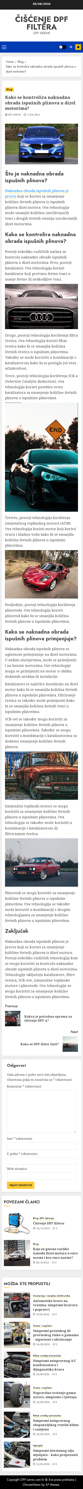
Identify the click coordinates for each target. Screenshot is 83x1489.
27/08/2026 (43, 1314)
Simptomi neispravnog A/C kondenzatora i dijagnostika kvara (54, 1365)
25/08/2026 (43, 1374)
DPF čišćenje (47, 1218)
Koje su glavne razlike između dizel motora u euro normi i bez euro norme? (55, 1253)
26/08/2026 (43, 1344)
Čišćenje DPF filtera (41, 23)
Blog (9, 89)
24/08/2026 (43, 1402)
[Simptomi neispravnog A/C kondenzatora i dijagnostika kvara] (17, 1365)
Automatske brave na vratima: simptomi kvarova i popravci (55, 1305)
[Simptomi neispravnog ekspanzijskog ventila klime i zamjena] (17, 1425)
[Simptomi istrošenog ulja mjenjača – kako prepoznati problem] (17, 1455)
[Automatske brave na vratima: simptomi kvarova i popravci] (17, 1305)
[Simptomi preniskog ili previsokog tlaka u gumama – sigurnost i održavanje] (17, 1335)
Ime (19, 1138)
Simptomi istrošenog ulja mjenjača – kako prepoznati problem (55, 1454)
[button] (4, 47)
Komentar (24, 1086)
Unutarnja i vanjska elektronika (51, 1296)
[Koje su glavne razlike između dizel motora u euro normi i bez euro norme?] (17, 1253)
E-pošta (22, 1154)
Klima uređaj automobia (47, 1355)
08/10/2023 (42, 1262)
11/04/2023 (33, 115)
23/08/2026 (43, 1464)
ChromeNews (32, 1484)
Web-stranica (17, 1169)
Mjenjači (38, 1445)
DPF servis (14, 115)
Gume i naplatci (42, 1326)
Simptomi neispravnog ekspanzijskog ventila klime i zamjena (56, 1425)
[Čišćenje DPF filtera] (17, 1223)
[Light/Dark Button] (63, 47)
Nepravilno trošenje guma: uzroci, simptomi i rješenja (55, 1395)
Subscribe (78, 47)
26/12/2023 (43, 1228)
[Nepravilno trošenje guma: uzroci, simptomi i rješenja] (17, 1395)
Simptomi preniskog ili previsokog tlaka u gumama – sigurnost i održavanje (56, 1335)
